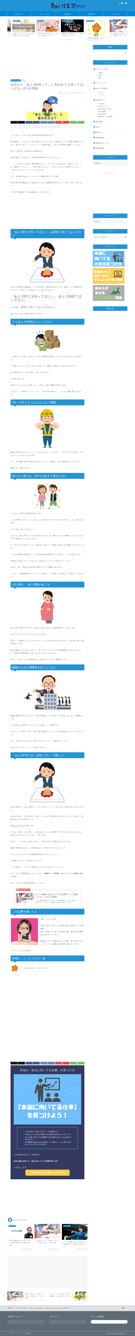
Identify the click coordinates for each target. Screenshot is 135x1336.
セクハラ (101, 92)
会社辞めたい (19, 14)
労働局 (100, 73)
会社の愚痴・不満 (104, 109)
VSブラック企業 (43, 14)
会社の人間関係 (102, 88)
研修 (99, 78)
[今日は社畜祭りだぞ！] (67, 9)
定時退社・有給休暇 (105, 116)
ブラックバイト (102, 83)
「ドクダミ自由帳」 (24, 950)
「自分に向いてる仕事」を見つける (47, 1172)
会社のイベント (103, 106)
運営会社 (27, 1333)
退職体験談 (67, 14)
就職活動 (99, 122)
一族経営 (101, 104)
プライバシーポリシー (15, 1333)
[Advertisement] (47, 63)
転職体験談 (91, 14)
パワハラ (101, 95)
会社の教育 (102, 111)
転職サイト (100, 132)
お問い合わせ (115, 14)
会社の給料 (102, 114)
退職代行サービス (102, 143)
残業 (99, 75)
